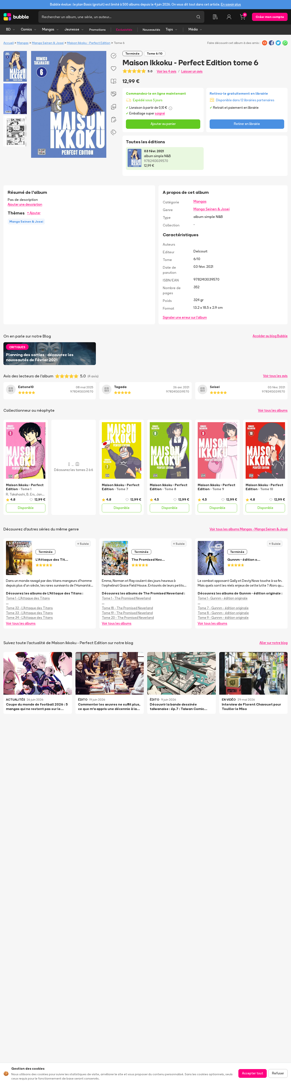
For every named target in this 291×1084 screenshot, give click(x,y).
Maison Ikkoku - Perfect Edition (88, 43)
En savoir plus (231, 4)
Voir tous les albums (273, 410)
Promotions (97, 30)
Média (193, 29)
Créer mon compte (270, 17)
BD (8, 29)
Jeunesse (72, 29)
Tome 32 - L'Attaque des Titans (29, 608)
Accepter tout (252, 1073)
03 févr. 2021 (276, 387)
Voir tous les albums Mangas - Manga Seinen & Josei (249, 529)
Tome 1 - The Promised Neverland (126, 598)
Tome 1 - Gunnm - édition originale (223, 598)
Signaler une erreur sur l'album (185, 317)
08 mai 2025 (84, 387)
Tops (169, 29)
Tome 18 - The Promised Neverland (127, 608)
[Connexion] (229, 17)
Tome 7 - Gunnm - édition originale (223, 608)
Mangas (48, 29)
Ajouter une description (25, 204)
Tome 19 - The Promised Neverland (127, 613)
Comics (26, 29)
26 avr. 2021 (181, 387)
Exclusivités (124, 30)
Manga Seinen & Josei (48, 43)
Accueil (8, 43)
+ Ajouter (33, 213)
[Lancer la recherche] (198, 17)
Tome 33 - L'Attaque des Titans (29, 613)
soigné (160, 113)
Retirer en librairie (247, 124)
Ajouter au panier (163, 124)
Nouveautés (151, 30)
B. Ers (30, 494)
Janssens (43, 494)
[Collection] (215, 17)
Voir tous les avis (275, 376)
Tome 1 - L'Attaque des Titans (28, 598)
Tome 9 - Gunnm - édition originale (223, 618)
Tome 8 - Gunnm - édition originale (223, 613)
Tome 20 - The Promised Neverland (128, 618)
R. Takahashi (15, 494)
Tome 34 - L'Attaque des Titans (29, 618)
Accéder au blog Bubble (270, 336)
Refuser (278, 1073)
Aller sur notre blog (273, 643)
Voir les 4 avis (166, 71)
